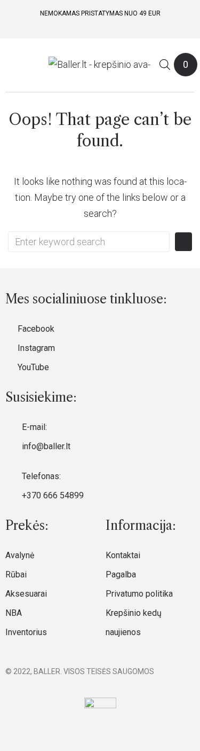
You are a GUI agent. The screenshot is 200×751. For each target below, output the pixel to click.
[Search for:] (89, 241)
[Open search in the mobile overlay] (164, 64)
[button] (12, 64)
